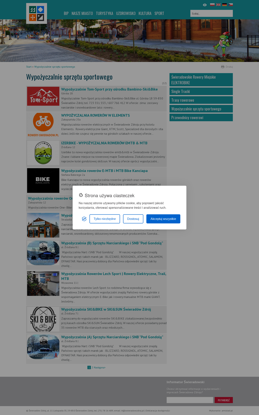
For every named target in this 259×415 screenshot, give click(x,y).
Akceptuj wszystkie (163, 218)
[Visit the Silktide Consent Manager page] (84, 218)
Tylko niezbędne (105, 218)
